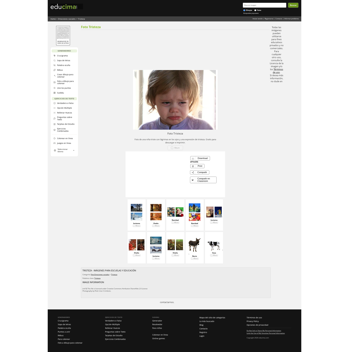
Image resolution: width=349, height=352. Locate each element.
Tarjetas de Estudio (113, 335)
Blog (201, 325)
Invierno (136, 223)
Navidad (175, 220)
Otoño (155, 223)
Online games (158, 338)
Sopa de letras (64, 324)
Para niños (157, 328)
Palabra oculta (64, 328)
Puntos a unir (64, 331)
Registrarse (269, 18)
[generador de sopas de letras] (63, 44)
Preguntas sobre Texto (115, 331)
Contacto (278, 18)
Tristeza (81, 19)
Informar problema (291, 18)
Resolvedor (157, 324)
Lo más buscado (206, 321)
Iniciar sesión (258, 18)
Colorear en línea (160, 334)
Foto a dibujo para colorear (70, 342)
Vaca (214, 253)
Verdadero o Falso (113, 320)
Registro (203, 332)
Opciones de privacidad (257, 325)
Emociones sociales (67, 19)
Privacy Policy (253, 321)
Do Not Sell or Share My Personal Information (264, 330)
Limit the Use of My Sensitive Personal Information (266, 333)
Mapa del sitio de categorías (212, 317)
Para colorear (64, 339)
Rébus (61, 335)
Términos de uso (278, 71)
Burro (194, 256)
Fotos (258, 10)
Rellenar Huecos (112, 328)
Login (201, 336)
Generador (157, 320)
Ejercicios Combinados (115, 339)
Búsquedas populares (251, 13)
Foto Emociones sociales (100, 274)
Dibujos (248, 10)
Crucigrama (63, 320)
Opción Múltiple (112, 324)
